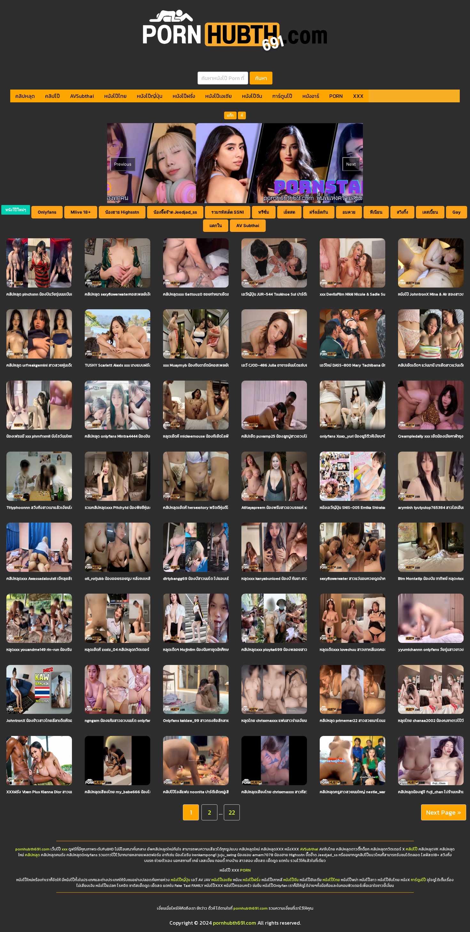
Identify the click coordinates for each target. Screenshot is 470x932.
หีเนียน (376, 212)
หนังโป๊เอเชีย (218, 96)
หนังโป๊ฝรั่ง (184, 96)
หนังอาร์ (310, 96)
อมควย (349, 212)
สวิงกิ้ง (402, 212)
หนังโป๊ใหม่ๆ (15, 209)
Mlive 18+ (81, 212)
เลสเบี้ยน (430, 212)
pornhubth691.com (32, 849)
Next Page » (443, 812)
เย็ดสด (289, 212)
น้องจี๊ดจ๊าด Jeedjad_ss (175, 212)
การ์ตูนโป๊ (282, 96)
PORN (336, 96)
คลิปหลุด (25, 96)
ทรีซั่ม (263, 212)
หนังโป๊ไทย (115, 96)
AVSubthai (82, 96)
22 (232, 812)
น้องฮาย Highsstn (122, 212)
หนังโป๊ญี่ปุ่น (149, 96)
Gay (456, 212)
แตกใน (215, 225)
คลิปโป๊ (52, 96)
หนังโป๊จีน (252, 96)
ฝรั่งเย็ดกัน (318, 212)
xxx (64, 849)
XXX (358, 96)
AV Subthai (247, 225)
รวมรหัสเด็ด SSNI (227, 212)
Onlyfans (47, 212)
